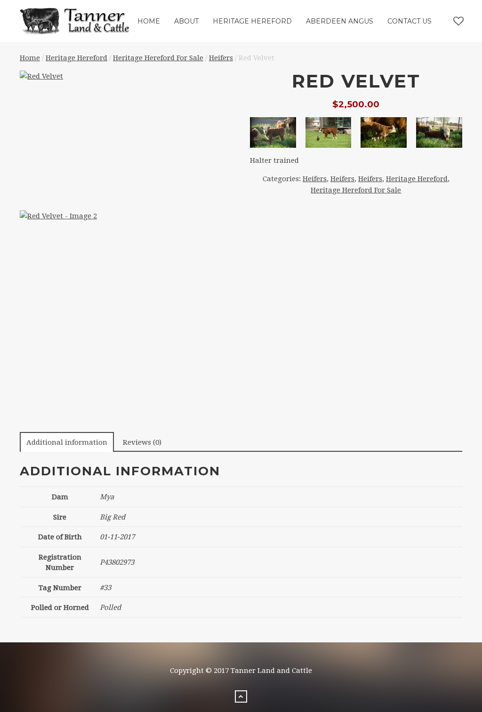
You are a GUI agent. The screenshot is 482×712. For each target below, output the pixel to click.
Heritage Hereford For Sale (158, 58)
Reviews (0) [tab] (142, 442)
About (186, 21)
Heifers (221, 58)
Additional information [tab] (66, 442)
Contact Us (409, 21)
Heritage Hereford (252, 21)
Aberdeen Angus (339, 21)
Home (148, 21)
